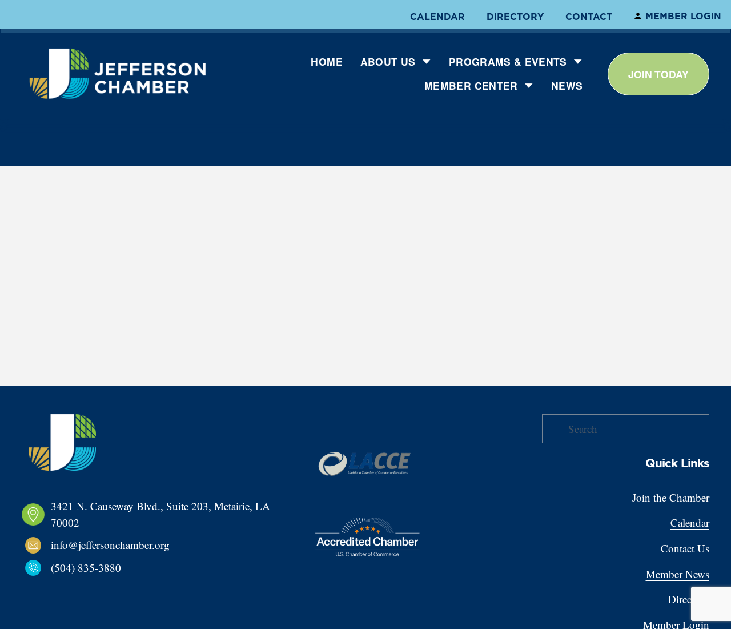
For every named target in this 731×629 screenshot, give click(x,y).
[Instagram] (45, 589)
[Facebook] (27, 589)
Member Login (683, 16)
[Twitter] (82, 589)
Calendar (437, 16)
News (567, 85)
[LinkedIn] (64, 589)
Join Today (658, 74)
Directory (515, 16)
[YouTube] (100, 589)
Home (326, 61)
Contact (588, 16)
